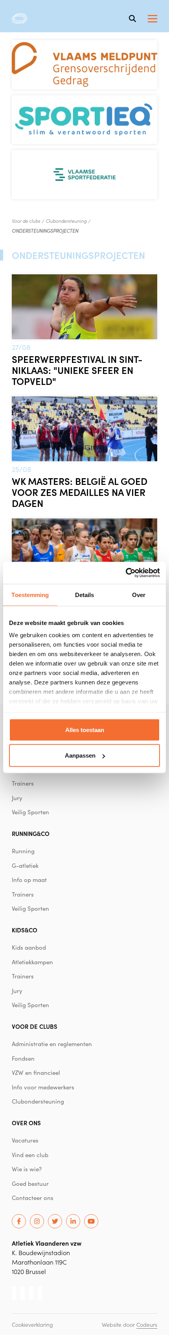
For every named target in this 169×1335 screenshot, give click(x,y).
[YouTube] (91, 1221)
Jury (17, 798)
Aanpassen (80, 755)
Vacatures (25, 1140)
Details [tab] (84, 594)
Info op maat (29, 880)
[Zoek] (132, 18)
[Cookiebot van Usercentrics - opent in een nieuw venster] (125, 573)
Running (23, 851)
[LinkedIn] (73, 1221)
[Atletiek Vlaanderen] (19, 18)
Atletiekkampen (32, 962)
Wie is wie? (27, 1169)
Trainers (23, 783)
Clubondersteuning (66, 221)
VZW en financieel (36, 1072)
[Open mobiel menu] (152, 19)
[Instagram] (37, 1221)
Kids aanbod (29, 947)
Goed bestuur (30, 1183)
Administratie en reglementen (52, 1044)
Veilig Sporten (30, 812)
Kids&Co (24, 930)
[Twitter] (55, 1221)
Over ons (26, 1123)
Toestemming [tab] (30, 594)
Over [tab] (138, 594)
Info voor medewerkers (43, 1087)
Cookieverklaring (32, 1324)
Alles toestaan (84, 729)
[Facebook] (19, 1221)
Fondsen (23, 1058)
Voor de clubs (26, 221)
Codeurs (146, 1324)
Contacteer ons (32, 1198)
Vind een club (30, 1155)
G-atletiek (25, 865)
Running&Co (31, 833)
